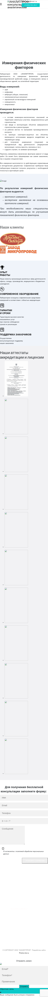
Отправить (24, 986)
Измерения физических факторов (18, 20)
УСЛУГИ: (3, 31)
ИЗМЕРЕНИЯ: (5, 13)
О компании (4, 915)
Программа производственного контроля (20, 33)
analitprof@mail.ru (29, 1)
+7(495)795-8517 (30, 5)
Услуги (2, 920)
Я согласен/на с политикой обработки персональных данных (23, 852)
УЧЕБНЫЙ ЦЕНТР (7, 27)
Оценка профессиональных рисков (18, 43)
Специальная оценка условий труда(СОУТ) (21, 36)
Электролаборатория (13, 23)
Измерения (4, 917)
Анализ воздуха (11, 15)
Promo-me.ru (24, 953)
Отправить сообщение (35, 860)
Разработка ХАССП (12, 51)
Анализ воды (9, 18)
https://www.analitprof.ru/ (19, 909)
